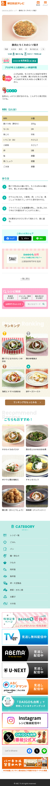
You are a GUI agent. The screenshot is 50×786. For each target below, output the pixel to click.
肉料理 (13, 569)
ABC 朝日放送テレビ (12, 3)
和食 (6, 49)
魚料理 (13, 576)
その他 (13, 603)
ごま (42, 49)
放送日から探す (10, 297)
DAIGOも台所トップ (9, 11)
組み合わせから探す (39, 297)
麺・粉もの (14, 556)
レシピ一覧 (14, 535)
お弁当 (13, 49)
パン (12, 549)
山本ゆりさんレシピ (13, 304)
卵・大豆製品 (15, 583)
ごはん (13, 542)
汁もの (13, 562)
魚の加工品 (34, 49)
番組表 (38, 5)
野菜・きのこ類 (16, 590)
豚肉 (20, 49)
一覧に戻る (25, 278)
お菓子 (13, 596)
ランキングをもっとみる (25, 402)
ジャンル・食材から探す (25, 297)
